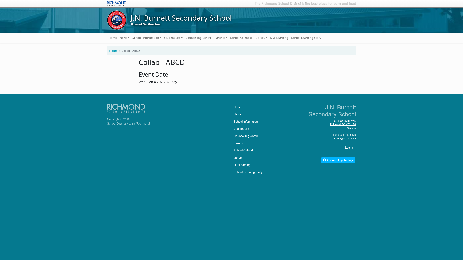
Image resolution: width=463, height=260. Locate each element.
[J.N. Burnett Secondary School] (116, 20)
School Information (145, 38)
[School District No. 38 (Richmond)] (116, 3)
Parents (219, 38)
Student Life (172, 38)
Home (113, 38)
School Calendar (241, 38)
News (123, 38)
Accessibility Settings (338, 159)
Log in (349, 147)
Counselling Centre (199, 38)
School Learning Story (306, 38)
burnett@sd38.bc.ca (344, 138)
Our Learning (279, 38)
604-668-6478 (348, 134)
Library (260, 38)
